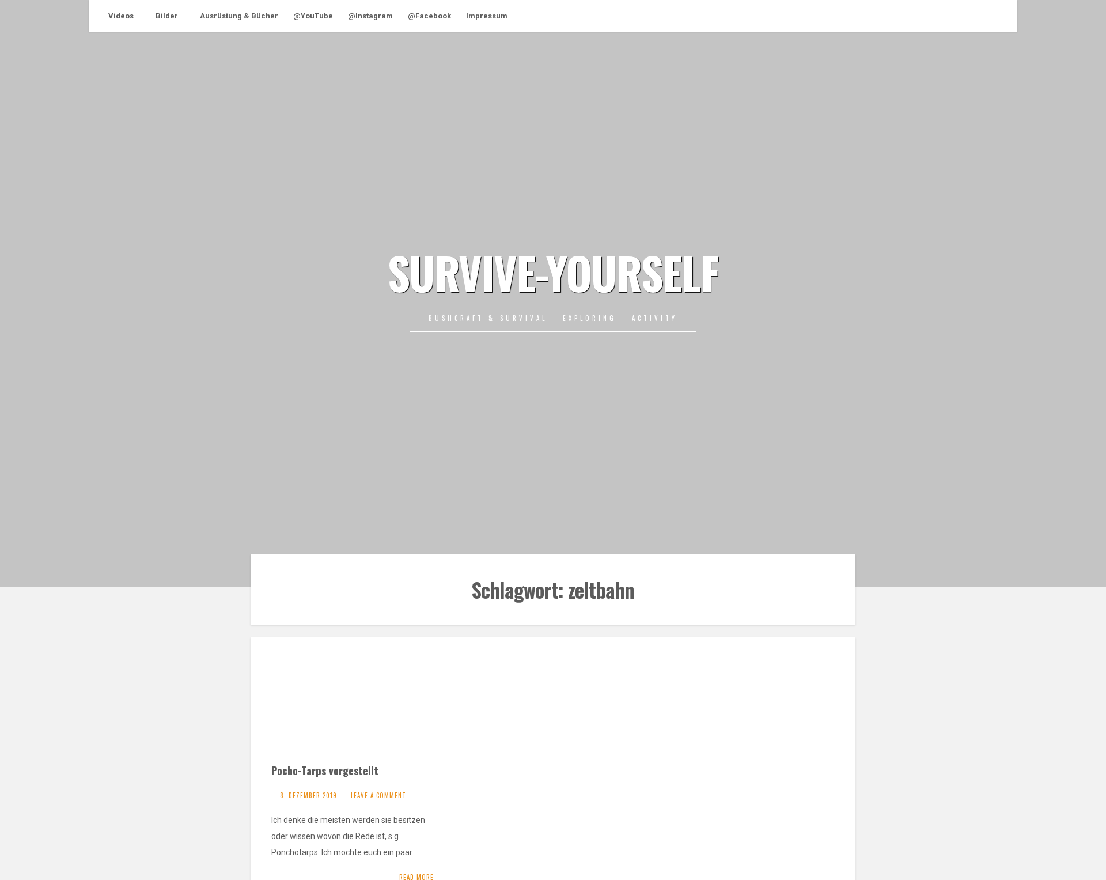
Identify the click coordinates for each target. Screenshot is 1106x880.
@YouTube (313, 16)
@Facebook (429, 16)
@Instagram (370, 16)
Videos (121, 16)
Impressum (486, 16)
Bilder (167, 16)
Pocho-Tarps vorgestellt (324, 770)
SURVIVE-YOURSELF (553, 272)
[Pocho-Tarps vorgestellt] (356, 706)
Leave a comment (378, 795)
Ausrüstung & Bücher (239, 16)
